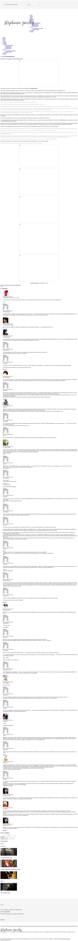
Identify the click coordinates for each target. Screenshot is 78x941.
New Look (12, 285)
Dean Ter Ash (7, 285)
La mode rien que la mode (11, 58)
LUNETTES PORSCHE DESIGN (5, 892)
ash (3, 285)
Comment (2, 836)
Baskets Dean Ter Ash (34, 283)
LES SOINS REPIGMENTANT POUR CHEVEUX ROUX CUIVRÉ (10, 869)
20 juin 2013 (2, 58)
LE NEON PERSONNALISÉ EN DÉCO (6, 857)
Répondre (5, 304)
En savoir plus (67, 938)
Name (1, 837)
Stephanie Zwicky (19, 58)
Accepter (62, 938)
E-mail (1, 838)
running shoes (17, 285)
